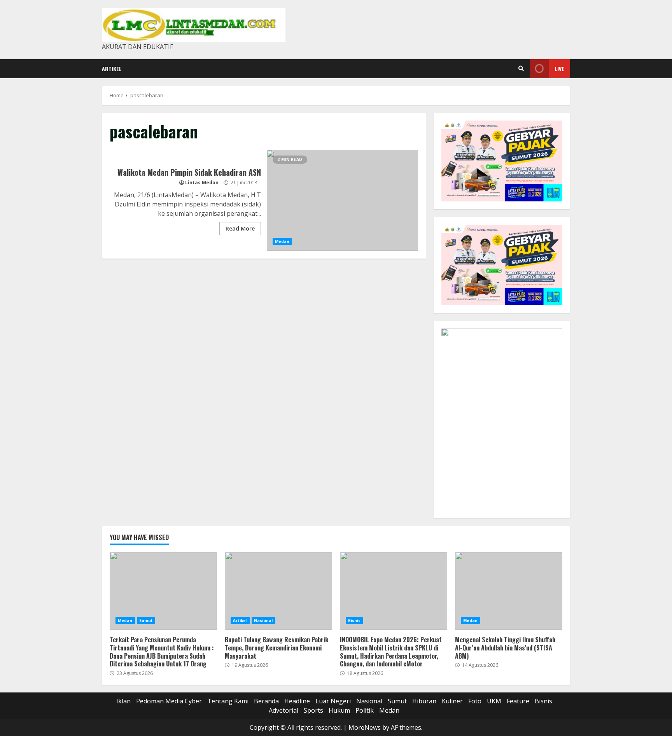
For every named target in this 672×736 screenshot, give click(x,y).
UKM (494, 701)
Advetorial (283, 710)
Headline (297, 701)
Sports (313, 710)
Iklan (123, 701)
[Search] (521, 68)
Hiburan (424, 701)
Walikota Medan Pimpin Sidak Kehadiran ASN (342, 200)
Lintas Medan (202, 182)
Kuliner (452, 701)
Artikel (112, 69)
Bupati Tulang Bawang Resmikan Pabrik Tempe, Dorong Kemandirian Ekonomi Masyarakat (278, 591)
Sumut (146, 620)
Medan (282, 241)
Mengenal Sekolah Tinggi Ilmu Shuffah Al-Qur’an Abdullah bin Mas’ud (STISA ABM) (508, 591)
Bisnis (354, 620)
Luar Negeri (333, 701)
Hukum (339, 710)
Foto (474, 701)
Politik (364, 710)
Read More (240, 228)
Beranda (266, 701)
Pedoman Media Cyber (169, 701)
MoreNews (364, 727)
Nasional (263, 620)
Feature (518, 701)
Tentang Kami (227, 701)
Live (559, 69)
